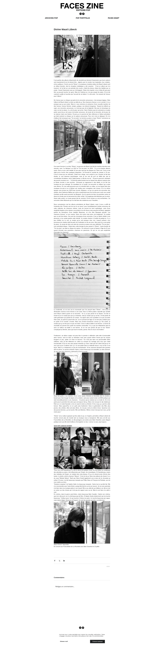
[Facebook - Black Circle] (83, 14)
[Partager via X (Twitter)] (59, 561)
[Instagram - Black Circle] (80, 14)
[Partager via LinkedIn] (64, 561)
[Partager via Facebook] (55, 561)
